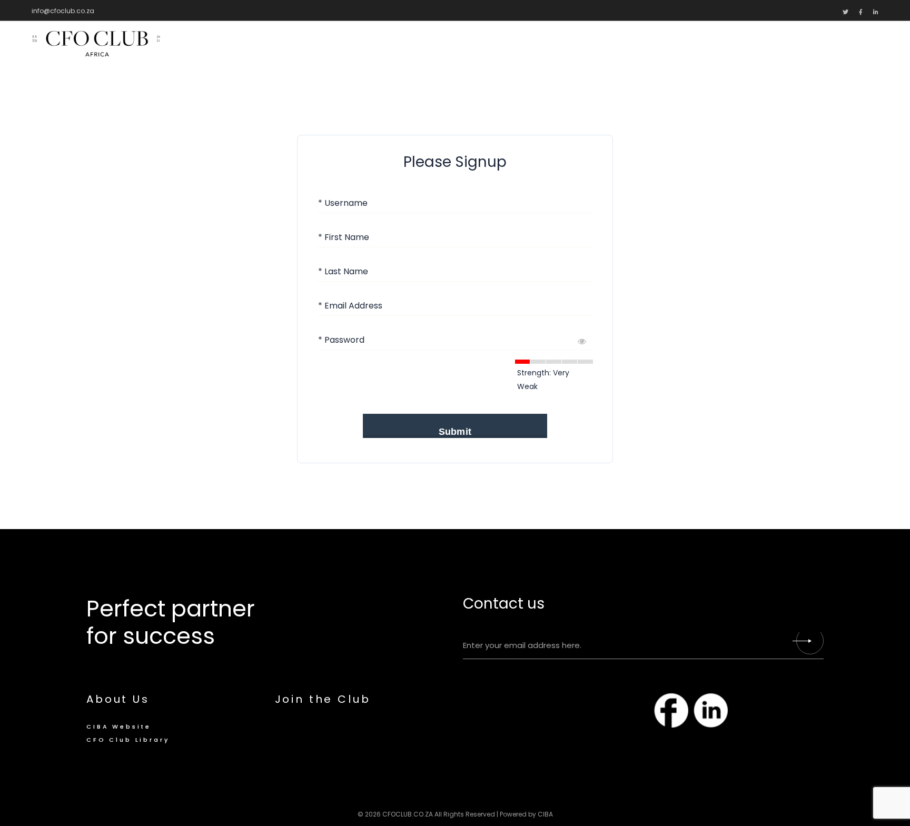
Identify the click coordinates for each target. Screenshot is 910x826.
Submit (455, 431)
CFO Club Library (128, 739)
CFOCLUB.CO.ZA (407, 814)
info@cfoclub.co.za (63, 10)
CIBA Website (118, 726)
